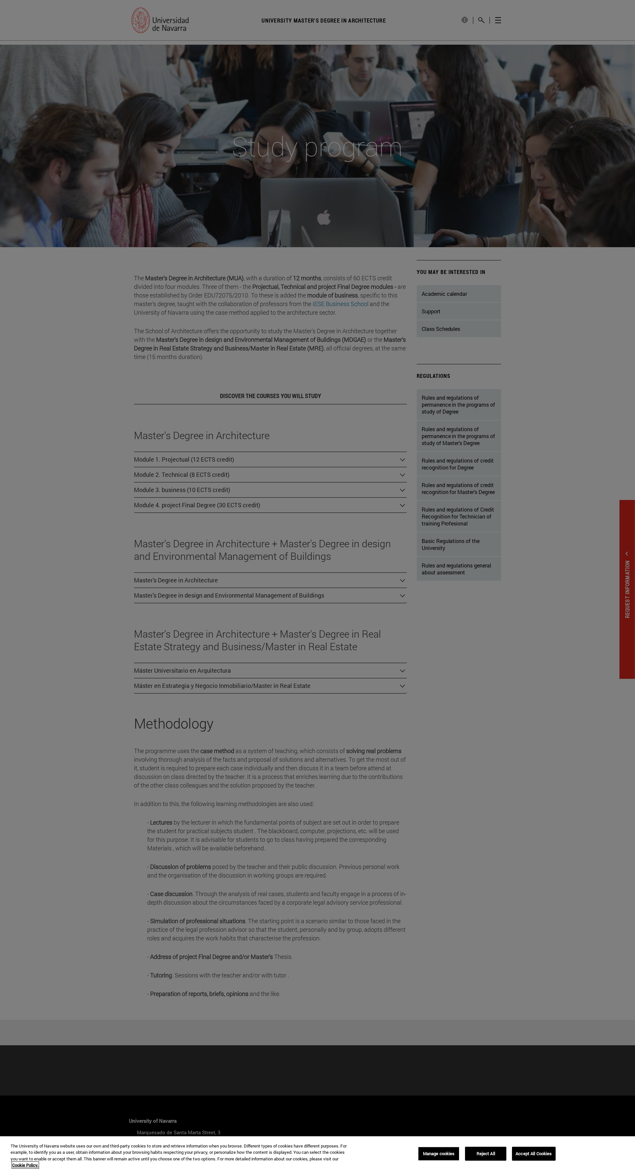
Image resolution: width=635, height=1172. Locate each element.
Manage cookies (439, 1153)
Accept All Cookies (534, 1153)
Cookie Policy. (25, 1165)
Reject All (486, 1153)
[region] (317, 1154)
